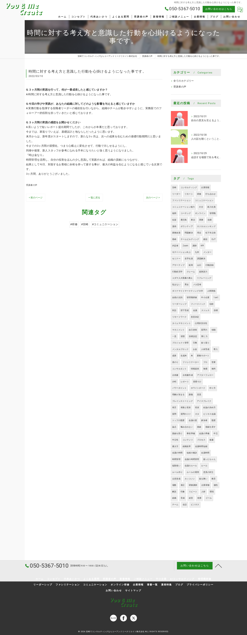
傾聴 (214, 330)
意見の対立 (208, 472)
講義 (191, 394)
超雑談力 (203, 271)
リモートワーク (179, 317)
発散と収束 (186, 407)
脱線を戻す (210, 427)
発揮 (199, 498)
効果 (210, 220)
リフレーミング (204, 278)
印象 (183, 491)
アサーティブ (178, 265)
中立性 (175, 440)
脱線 (199, 427)
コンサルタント (179, 369)
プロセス (201, 440)
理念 (199, 233)
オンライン (200, 213)
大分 (201, 207)
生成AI (184, 355)
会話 (185, 504)
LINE (174, 381)
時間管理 (176, 459)
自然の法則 (177, 297)
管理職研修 (192, 297)
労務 (195, 343)
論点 (174, 427)
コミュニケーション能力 (183, 207)
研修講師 (193, 485)
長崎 (174, 239)
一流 (174, 336)
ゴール (208, 498)
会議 (195, 310)
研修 (199, 194)
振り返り (205, 343)
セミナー (176, 258)
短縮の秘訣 (192, 453)
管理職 (213, 213)
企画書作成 (188, 375)
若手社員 (189, 258)
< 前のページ (36, 197)
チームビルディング (190, 239)
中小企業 (205, 297)
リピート (193, 491)
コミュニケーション (204, 200)
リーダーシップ (179, 304)
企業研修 (205, 485)
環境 (212, 491)
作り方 (212, 388)
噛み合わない (187, 427)
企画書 (175, 375)
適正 (183, 485)
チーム (175, 504)
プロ (205, 362)
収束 (197, 407)
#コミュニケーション (105, 224)
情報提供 (195, 369)
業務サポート (203, 355)
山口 (199, 265)
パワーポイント (179, 388)
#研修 (73, 224)
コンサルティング (189, 187)
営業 (214, 362)
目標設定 (193, 336)
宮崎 (174, 187)
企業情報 (205, 187)
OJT (214, 239)
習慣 (183, 336)
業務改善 (176, 233)
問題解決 (189, 233)
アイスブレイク (204, 401)
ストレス (205, 310)
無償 (205, 369)
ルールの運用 (193, 472)
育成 (183, 498)
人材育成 (205, 349)
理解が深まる (178, 394)
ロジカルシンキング (206, 226)
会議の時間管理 (192, 459)
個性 (216, 485)
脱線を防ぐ (177, 433)
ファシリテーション (181, 200)
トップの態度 (178, 420)
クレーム (191, 271)
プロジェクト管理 (180, 343)
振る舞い (203, 479)
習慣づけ (197, 381)
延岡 (191, 265)
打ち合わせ (210, 194)
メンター (207, 252)
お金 (195, 349)
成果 (174, 355)
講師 (195, 245)
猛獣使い (176, 465)
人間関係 (211, 291)
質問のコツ (186, 414)
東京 (193, 220)
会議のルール (191, 465)
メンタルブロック (180, 349)
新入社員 (211, 207)
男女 (187, 284)
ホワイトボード (198, 388)
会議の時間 (177, 453)
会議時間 (205, 453)
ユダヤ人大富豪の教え (182, 278)
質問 (174, 414)
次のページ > (153, 197)
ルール (204, 465)
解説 (174, 491)
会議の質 (193, 420)
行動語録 (209, 265)
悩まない (176, 284)
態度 (214, 420)
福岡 (174, 213)
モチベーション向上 (181, 252)
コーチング (186, 213)
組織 (174, 498)
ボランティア (187, 226)
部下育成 (185, 310)
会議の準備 (204, 433)
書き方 (175, 446)
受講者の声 (31, 185)
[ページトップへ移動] (218, 565)
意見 (199, 394)
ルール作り (177, 472)
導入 (216, 349)
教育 (214, 479)
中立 (216, 433)
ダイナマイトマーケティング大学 (187, 291)
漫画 (174, 226)
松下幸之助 (210, 233)
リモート (189, 194)
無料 (214, 369)
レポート (185, 381)
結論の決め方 (209, 407)
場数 (174, 485)
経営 (191, 498)
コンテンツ (188, 440)
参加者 (204, 420)
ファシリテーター (191, 362)
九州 (197, 252)
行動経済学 (177, 271)
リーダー (176, 194)
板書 (212, 440)
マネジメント (178, 330)
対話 (174, 310)
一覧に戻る (94, 197)
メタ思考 (197, 284)
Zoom (185, 245)
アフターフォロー (205, 375)
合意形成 (176, 479)
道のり (175, 362)
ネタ (197, 414)
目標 (216, 310)
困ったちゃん (209, 459)
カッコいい (190, 479)
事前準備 (191, 433)
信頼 (211, 304)
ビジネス (195, 504)
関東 (201, 220)
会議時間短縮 (201, 446)
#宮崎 (84, 224)
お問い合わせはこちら (218, 9)
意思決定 (195, 317)
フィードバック (198, 304)
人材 (203, 491)
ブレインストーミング (182, 401)
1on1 (216, 297)
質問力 (204, 330)
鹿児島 (184, 220)
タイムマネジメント (181, 323)
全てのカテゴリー (183, 80)
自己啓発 (193, 330)
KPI (202, 245)
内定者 (175, 245)
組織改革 (187, 446)
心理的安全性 (201, 323)
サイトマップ (133, 590)
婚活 (205, 239)
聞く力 (204, 336)
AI (192, 355)
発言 (174, 407)
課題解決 (201, 258)
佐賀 (174, 220)
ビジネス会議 (209, 414)
